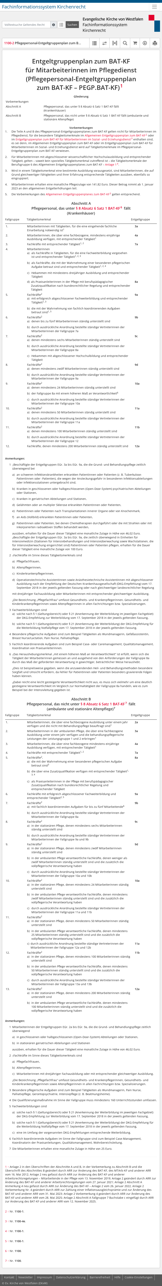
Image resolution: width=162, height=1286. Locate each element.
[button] (114, 43)
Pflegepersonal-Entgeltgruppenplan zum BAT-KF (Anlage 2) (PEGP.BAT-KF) (64, 43)
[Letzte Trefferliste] (61, 24)
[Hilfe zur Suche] (53, 24)
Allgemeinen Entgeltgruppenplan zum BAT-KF (115, 135)
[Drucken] (155, 43)
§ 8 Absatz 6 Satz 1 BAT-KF (98, 208)
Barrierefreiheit (100, 1277)
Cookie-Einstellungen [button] (139, 1277)
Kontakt (9, 1277)
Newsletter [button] (25, 1277)
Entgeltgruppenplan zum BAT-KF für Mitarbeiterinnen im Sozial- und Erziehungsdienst (73, 139)
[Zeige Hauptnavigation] (154, 7)
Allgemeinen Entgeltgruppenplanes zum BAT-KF (77, 194)
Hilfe (117, 1277)
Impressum (44, 1277)
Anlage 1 (111, 164)
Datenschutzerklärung (71, 1277)
